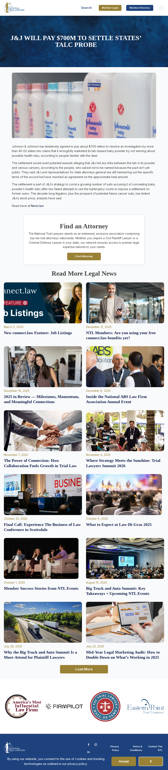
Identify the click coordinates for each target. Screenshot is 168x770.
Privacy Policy (114, 748)
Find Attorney (84, 256)
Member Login (110, 7)
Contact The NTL (155, 748)
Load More (84, 669)
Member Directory (139, 7)
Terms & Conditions (136, 748)
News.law (37, 205)
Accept (124, 761)
